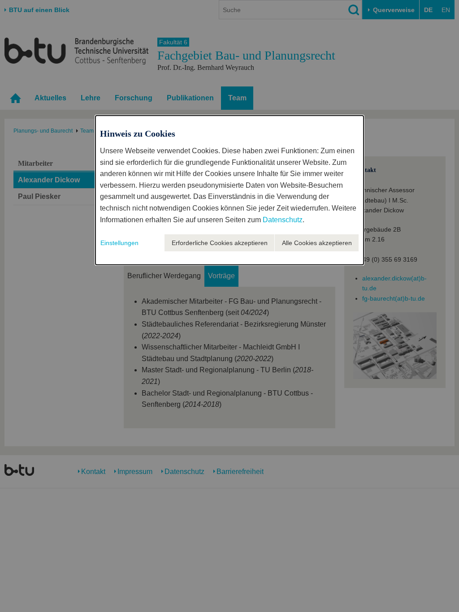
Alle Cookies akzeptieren (317, 242)
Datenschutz (283, 220)
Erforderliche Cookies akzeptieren (220, 242)
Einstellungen (119, 242)
